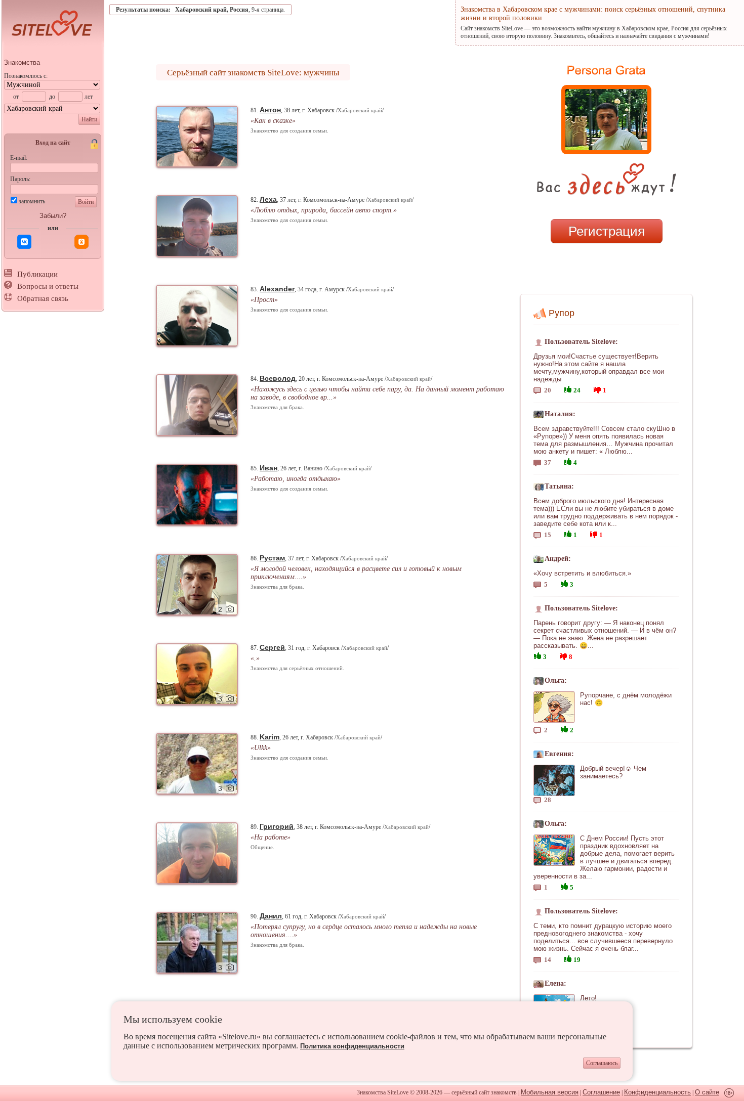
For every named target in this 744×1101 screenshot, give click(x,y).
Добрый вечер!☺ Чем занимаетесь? (613, 772)
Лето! (588, 998)
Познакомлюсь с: (26, 75)
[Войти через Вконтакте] (24, 242)
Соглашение (601, 1092)
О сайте (707, 1092)
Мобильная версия (549, 1092)
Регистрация (606, 231)
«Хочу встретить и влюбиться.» (582, 573)
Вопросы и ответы (47, 286)
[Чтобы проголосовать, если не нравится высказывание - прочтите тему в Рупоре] (597, 388)
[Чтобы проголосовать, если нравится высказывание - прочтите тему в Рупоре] (568, 388)
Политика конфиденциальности (352, 1046)
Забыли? (52, 215)
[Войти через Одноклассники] (81, 242)
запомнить (32, 201)
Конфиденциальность (657, 1092)
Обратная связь (42, 298)
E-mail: (18, 157)
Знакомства (22, 62)
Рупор (561, 313)
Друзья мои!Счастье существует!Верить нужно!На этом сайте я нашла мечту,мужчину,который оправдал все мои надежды (598, 368)
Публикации (37, 274)
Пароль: (20, 179)
